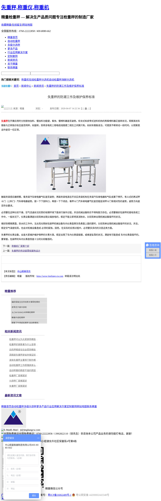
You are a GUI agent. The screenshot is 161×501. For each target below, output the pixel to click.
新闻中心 (26, 86)
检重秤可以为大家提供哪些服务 (24, 339)
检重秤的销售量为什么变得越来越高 (24, 344)
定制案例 (13, 56)
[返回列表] (7, 108)
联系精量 (13, 67)
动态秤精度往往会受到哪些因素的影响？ (24, 350)
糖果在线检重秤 (18, 318)
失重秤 (4, 121)
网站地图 (27, 24)
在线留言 (17, 24)
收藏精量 (6, 24)
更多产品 (13, 48)
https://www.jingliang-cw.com (49, 276)
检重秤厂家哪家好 (18, 375)
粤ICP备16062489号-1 (59, 495)
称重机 (25, 79)
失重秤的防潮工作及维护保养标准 (65, 86)
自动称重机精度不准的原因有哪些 (24, 370)
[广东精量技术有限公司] (13, 427)
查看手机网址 (30, 109)
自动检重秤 (14, 41)
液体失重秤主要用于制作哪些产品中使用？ (24, 360)
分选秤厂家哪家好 (18, 381)
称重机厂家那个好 (20, 246)
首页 (16, 86)
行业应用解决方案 (18, 52)
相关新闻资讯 (13, 331)
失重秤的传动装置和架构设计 (26, 251)
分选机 (45, 79)
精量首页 (13, 37)
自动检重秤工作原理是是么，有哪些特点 (24, 365)
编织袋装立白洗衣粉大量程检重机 (26, 302)
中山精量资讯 (24, 271)
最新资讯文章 (13, 395)
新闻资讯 (13, 60)
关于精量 (13, 63)
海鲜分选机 (68, 79)
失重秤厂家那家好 (18, 386)
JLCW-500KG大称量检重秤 (23, 312)
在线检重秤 (35, 79)
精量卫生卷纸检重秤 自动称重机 (25, 323)
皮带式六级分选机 (19, 307)
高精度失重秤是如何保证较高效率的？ (24, 355)
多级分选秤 (14, 45)
